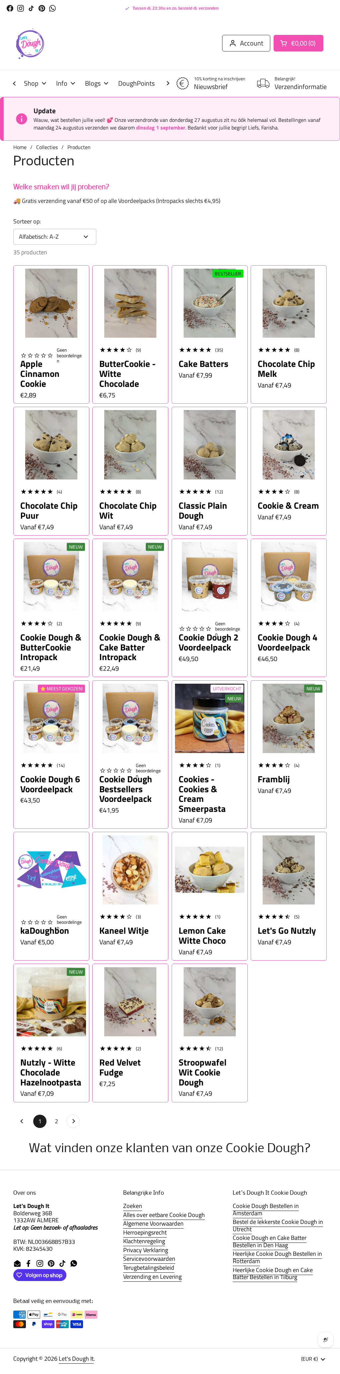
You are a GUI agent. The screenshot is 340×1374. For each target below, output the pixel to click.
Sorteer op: (27, 221)
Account (251, 43)
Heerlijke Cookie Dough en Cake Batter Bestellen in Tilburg (273, 1273)
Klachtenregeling (144, 1241)
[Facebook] (10, 8)
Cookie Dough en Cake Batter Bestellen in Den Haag (269, 1241)
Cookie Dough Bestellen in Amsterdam (266, 1209)
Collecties (47, 147)
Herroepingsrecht (145, 1232)
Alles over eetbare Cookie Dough (164, 1214)
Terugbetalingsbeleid (148, 1267)
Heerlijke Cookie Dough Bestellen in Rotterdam (277, 1257)
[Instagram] (20, 8)
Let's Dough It (76, 1358)
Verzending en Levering (152, 1276)
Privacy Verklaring (145, 1249)
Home (20, 147)
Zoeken (132, 1205)
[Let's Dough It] (29, 43)
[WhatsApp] (52, 8)
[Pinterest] (42, 8)
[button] (298, 43)
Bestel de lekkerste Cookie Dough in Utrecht (278, 1225)
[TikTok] (31, 8)
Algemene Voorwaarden (153, 1223)
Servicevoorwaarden (149, 1258)
